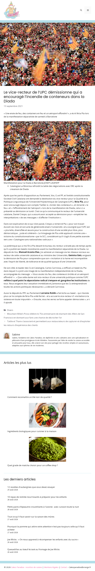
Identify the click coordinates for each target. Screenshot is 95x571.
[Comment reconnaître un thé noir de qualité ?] (47, 391)
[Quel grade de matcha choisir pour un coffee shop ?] (47, 460)
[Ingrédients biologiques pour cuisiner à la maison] (47, 426)
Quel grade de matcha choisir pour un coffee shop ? (32, 465)
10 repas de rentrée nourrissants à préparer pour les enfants (37, 496)
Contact (64, 567)
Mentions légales (51, 567)
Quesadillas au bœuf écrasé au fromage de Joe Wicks (33, 549)
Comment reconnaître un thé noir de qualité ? (29, 397)
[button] (81, 10)
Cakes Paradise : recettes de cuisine (26, 567)
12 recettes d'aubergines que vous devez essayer (31, 487)
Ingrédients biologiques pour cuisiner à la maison (31, 431)
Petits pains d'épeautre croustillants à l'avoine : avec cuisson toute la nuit (43, 506)
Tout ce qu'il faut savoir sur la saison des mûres (30, 516)
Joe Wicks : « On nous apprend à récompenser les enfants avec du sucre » (42, 539)
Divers (10, 310)
